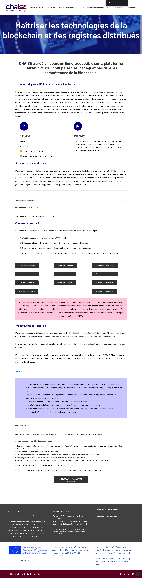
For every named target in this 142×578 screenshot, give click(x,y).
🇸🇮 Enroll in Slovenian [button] (105, 265)
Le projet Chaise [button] (36, 7)
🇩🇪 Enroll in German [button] (27, 283)
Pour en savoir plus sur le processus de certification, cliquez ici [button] (71, 479)
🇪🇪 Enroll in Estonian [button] (104, 283)
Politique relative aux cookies (108, 510)
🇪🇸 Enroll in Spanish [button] (27, 274)
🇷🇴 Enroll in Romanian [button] (104, 291)
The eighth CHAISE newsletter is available (68, 516)
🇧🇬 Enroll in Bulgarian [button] (105, 274)
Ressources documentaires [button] (93, 7)
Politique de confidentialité (107, 517)
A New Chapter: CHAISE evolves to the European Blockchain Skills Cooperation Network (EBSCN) (70, 522)
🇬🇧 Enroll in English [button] (27, 265)
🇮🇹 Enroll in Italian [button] (27, 291)
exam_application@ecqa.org (93, 470)
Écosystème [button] (51, 7)
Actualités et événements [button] (69, 7)
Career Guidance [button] (133, 7)
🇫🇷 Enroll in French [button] (65, 265)
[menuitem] (37, 7)
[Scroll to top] (138, 574)
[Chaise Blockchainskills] (16, 7)
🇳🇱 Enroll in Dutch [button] (65, 274)
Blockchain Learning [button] (115, 7)
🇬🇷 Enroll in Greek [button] (64, 283)
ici (57, 216)
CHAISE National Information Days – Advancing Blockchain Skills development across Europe (70, 530)
